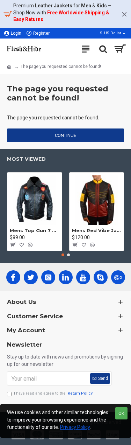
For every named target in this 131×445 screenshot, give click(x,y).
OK (121, 413)
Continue (65, 135)
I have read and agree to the (53, 393)
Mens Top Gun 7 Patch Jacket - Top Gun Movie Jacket (34, 230)
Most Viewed (26, 159)
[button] (62, 254)
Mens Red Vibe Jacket (97, 230)
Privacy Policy (75, 427)
